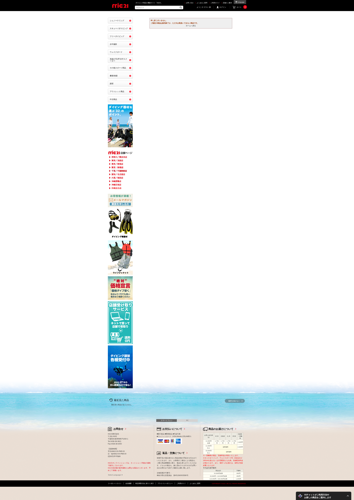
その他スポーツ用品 (118, 68)
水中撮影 (113, 44)
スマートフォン (166, 420)
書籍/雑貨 (114, 76)
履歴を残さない (234, 401)
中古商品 (113, 99)
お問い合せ (189, 3)
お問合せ (118, 429)
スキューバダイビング (119, 28)
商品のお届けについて (221, 429)
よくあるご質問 (202, 3)
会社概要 (128, 483)
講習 (111, 84)
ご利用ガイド (215, 3)
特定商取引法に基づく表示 (144, 483)
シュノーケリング (117, 20)
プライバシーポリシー (165, 483)
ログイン (222, 7)
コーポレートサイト (115, 483)
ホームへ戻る (191, 26)
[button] (323, 496)
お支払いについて (172, 429)
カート (241, 7)
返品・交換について (173, 453)
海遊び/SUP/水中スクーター (118, 60)
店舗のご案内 (227, 3)
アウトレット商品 (117, 91)
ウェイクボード (116, 52)
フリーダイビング (117, 36)
